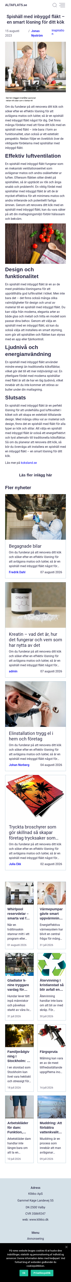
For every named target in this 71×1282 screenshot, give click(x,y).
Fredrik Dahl (17, 572)
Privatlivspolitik (42, 1273)
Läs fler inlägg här (35, 475)
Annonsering (35, 1238)
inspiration (58, 32)
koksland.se (29, 463)
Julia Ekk (15, 864)
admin (13, 671)
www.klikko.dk (38, 1219)
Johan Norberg (19, 765)
